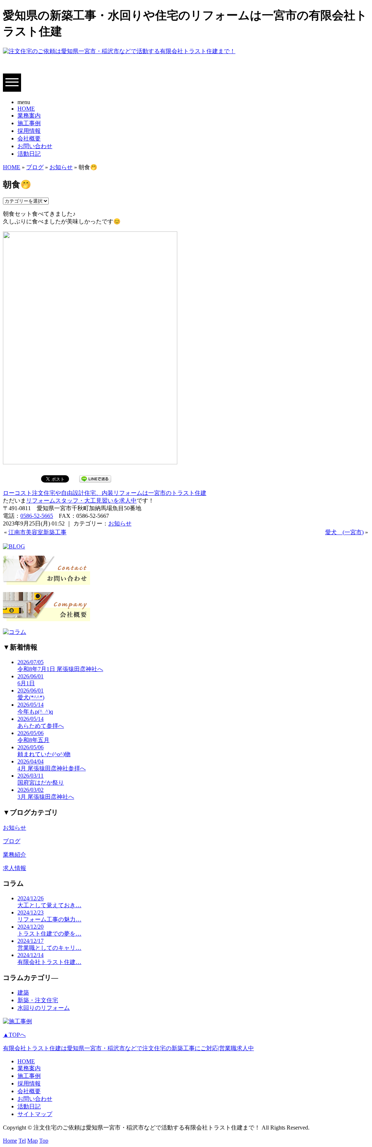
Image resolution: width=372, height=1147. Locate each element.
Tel (22, 1141)
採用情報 (29, 131)
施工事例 (29, 123)
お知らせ (61, 167)
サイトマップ (34, 1114)
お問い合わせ (34, 146)
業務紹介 (14, 855)
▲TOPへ (14, 1035)
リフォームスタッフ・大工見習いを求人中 (81, 500)
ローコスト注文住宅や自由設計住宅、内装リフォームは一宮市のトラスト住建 (104, 493)
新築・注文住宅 (37, 1000)
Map (32, 1141)
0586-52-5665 (36, 516)
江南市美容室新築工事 (37, 532)
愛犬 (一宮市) (344, 532)
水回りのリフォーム (43, 1008)
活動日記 (29, 154)
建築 (23, 992)
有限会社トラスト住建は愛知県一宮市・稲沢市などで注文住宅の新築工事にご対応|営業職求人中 (128, 1048)
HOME (26, 109)
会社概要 (29, 138)
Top (43, 1141)
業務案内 (29, 115)
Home (10, 1141)
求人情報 (14, 868)
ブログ (35, 167)
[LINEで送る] (95, 478)
